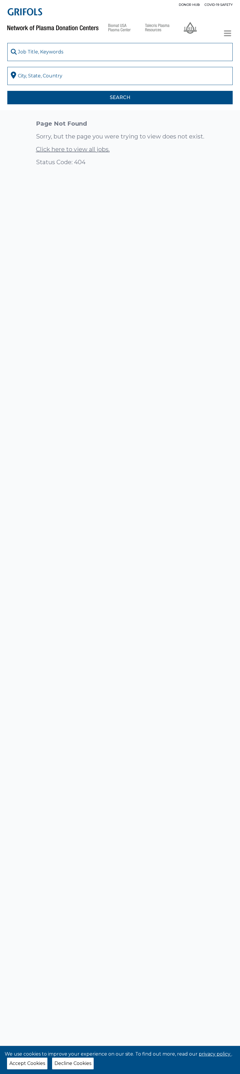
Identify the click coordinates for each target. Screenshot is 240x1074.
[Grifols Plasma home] (24, 12)
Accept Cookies (27, 1063)
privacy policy (215, 1054)
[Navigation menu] (227, 33)
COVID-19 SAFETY (218, 5)
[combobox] (120, 52)
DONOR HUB (189, 5)
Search (120, 97)
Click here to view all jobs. (73, 149)
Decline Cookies (72, 1063)
